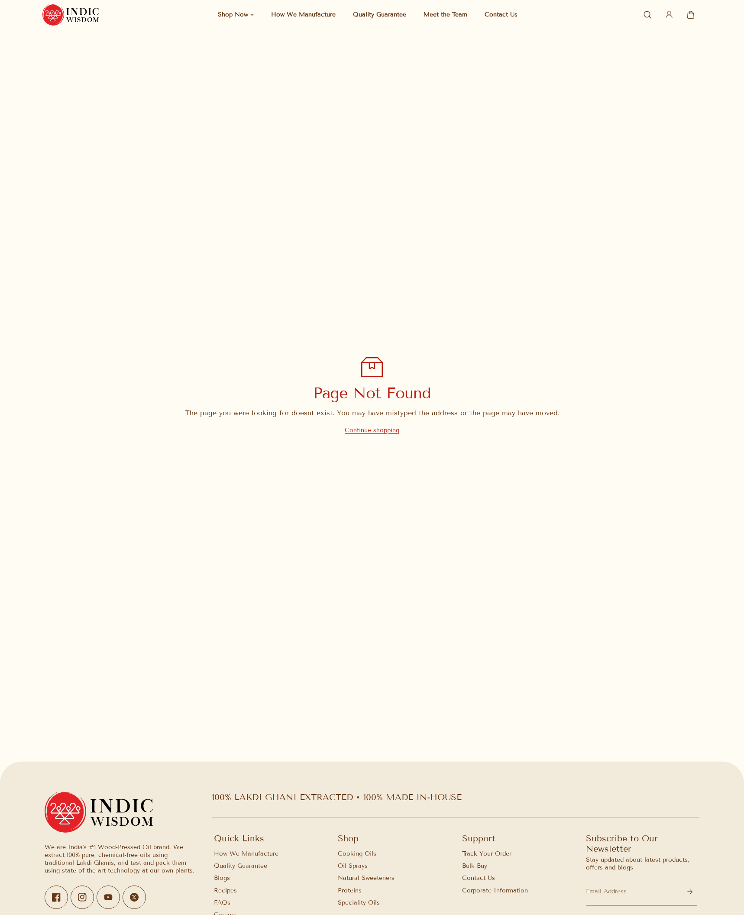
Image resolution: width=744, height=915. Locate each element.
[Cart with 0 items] (690, 14)
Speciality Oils (359, 902)
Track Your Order (486, 853)
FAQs (222, 902)
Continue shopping (372, 430)
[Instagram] (82, 897)
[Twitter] (134, 897)
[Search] (647, 14)
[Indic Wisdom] (70, 15)
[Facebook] (56, 897)
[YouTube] (108, 897)
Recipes (225, 890)
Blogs (222, 878)
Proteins (350, 890)
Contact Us (478, 878)
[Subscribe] (690, 892)
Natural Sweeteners (366, 878)
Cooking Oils (357, 853)
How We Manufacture (246, 853)
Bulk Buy (474, 865)
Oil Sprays (353, 865)
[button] (690, 14)
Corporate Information (495, 890)
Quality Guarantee (240, 865)
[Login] (669, 14)
